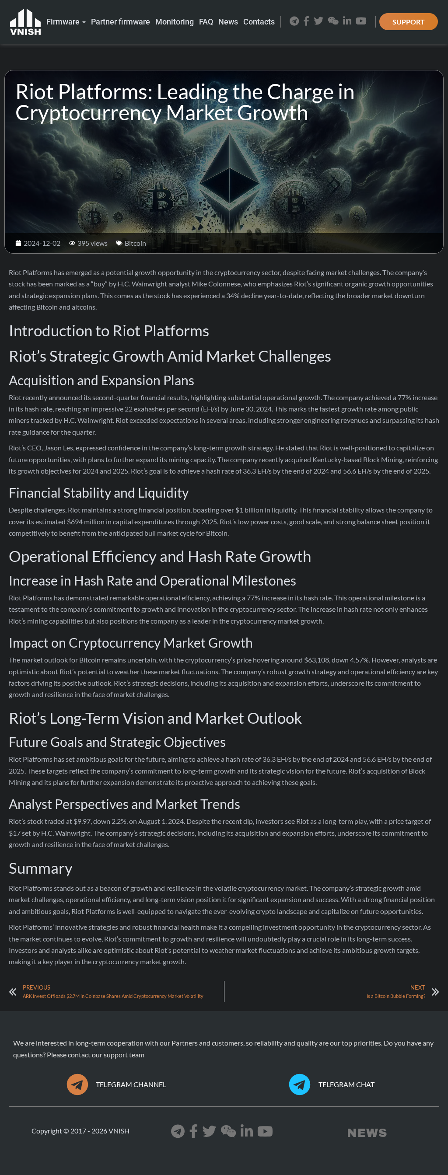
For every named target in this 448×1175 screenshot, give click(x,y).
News (228, 21)
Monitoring (174, 21)
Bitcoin (135, 243)
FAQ (206, 21)
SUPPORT (408, 21)
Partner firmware (120, 21)
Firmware (63, 21)
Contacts (259, 21)
